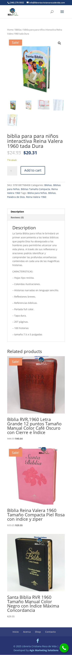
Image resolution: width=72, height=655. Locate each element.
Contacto (50, 631)
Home (10, 29)
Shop (38, 631)
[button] (59, 43)
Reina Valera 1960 (36, 196)
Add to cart (32, 170)
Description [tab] (17, 211)
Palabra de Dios (16, 196)
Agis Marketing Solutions (43, 650)
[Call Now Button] (64, 647)
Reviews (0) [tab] (17, 217)
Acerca (27, 631)
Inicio (16, 631)
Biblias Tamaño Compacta (35, 189)
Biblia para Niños (37, 192)
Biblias (18, 29)
